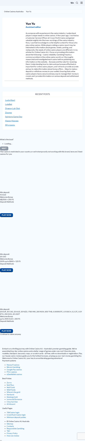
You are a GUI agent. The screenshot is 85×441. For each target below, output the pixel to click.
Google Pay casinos (14, 369)
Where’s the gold (13, 392)
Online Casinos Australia (13, 11)
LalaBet (8, 104)
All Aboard (11, 404)
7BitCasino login (13, 412)
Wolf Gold (11, 387)
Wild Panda (11, 390)
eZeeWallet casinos (14, 374)
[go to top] (1, 440)
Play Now (6, 215)
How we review (13, 436)
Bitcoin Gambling (13, 367)
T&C (8, 431)
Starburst (10, 394)
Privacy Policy (12, 433)
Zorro (9, 383)
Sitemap (10, 424)
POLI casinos (12, 372)
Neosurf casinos (13, 365)
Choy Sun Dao (12, 402)
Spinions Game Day (13, 116)
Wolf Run (10, 385)
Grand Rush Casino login (16, 415)
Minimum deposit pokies (16, 417)
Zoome (8, 112)
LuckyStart (10, 100)
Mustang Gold (12, 397)
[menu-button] (81, 3)
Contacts (10, 426)
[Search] (77, 3)
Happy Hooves (11, 121)
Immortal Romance (14, 399)
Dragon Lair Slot (12, 108)
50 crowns (10, 125)
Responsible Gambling (15, 428)
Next (4, 148)
